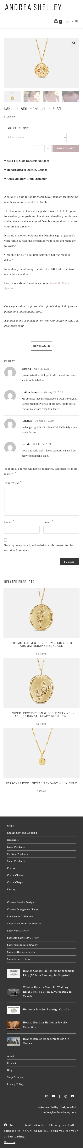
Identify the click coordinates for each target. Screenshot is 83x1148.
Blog (10, 1070)
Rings (10, 825)
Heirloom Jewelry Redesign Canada (46, 1009)
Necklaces (13, 839)
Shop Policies (15, 1077)
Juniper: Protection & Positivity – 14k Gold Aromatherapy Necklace (41, 714)
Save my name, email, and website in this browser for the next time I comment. (38, 548)
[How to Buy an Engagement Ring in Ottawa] (13, 1041)
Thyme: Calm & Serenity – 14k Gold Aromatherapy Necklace (41, 644)
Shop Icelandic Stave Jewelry (24, 923)
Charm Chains (15, 875)
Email (48, 522)
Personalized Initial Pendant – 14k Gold (42, 783)
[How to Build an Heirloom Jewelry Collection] (13, 1025)
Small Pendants (16, 861)
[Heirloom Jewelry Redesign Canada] (13, 1010)
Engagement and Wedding (22, 832)
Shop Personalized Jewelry (22, 944)
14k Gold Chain (18, 128)
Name (9, 522)
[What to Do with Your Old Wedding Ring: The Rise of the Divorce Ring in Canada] (13, 992)
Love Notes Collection (20, 916)
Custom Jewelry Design (20, 902)
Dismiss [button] (9, 1142)
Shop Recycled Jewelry (20, 959)
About (10, 1055)
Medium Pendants (17, 854)
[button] (74, 43)
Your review (13, 482)
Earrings (12, 889)
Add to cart (65, 148)
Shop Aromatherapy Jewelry (23, 937)
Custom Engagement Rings (22, 909)
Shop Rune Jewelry (18, 930)
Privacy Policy (15, 1084)
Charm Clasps (15, 882)
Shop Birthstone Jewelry (21, 951)
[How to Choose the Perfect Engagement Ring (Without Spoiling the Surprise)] (13, 973)
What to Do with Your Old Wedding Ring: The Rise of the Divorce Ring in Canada (47, 992)
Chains (11, 868)
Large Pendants (16, 846)
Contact (11, 1063)
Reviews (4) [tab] (41, 346)
